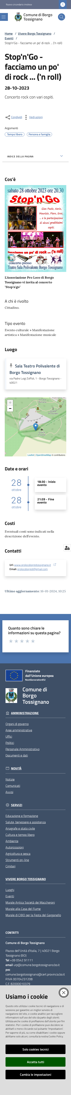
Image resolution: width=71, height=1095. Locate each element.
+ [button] (10, 402)
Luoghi (10, 889)
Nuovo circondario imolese (19, 4)
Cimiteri (10, 866)
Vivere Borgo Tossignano (34, 33)
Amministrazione (25, 713)
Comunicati (13, 785)
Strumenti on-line (17, 860)
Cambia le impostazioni (35, 1074)
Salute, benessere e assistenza (26, 822)
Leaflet (31, 454)
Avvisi (9, 792)
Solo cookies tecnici (35, 1049)
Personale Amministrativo (22, 749)
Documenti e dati (17, 755)
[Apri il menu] (3, 17)
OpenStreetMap (43, 454)
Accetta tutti (35, 1062)
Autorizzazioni (15, 847)
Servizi (16, 805)
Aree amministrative (19, 730)
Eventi (9, 38)
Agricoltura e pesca (18, 853)
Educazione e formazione (22, 815)
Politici (10, 742)
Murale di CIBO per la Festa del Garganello (33, 915)
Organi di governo (17, 723)
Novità (16, 768)
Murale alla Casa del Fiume (23, 908)
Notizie (10, 779)
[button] (61, 16)
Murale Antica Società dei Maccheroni (30, 902)
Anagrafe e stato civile (20, 828)
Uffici (9, 736)
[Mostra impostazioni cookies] (67, 547)
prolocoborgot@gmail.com (32, 569)
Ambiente (12, 841)
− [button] (10, 408)
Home (9, 33)
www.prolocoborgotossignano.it (32, 565)
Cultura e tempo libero (20, 834)
